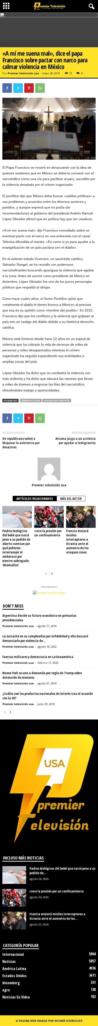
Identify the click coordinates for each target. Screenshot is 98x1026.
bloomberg (11, 982)
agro (6, 990)
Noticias (9, 961)
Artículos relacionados (34, 498)
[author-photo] (49, 469)
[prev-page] (46, 573)
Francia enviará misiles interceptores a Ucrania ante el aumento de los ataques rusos (77, 541)
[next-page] (51, 573)
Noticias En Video (16, 997)
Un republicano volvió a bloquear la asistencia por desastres (21, 442)
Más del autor (71, 498)
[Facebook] (7, 88)
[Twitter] (18, 88)
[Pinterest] (29, 88)
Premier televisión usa (23, 73)
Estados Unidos (14, 975)
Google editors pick (56, 400)
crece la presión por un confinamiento (48, 533)
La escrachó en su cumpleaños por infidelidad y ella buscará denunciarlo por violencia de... (45, 638)
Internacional (13, 954)
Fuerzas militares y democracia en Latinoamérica (37, 657)
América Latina (31, 400)
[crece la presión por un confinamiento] (49, 517)
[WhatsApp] (40, 88)
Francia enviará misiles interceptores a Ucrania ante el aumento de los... (57, 916)
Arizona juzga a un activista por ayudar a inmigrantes (75, 440)
